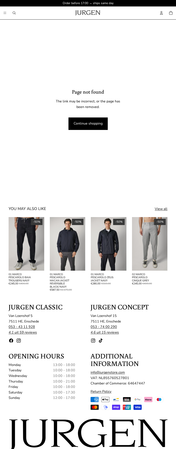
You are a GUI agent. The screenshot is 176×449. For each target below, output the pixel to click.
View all (161, 209)
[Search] (14, 13)
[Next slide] (39, 243)
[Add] (78, 264)
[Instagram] (18, 340)
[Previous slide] (13, 243)
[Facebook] (11, 340)
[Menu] (5, 13)
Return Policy (101, 391)
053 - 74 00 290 (104, 326)
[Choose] (37, 264)
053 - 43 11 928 (22, 326)
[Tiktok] (100, 340)
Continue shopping (88, 123)
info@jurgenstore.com (108, 372)
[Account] (161, 13)
